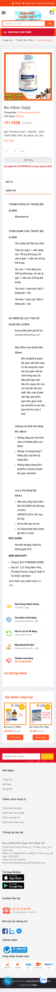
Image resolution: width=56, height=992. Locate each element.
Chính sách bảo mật (12, 808)
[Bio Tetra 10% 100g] (41, 713)
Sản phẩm (7, 789)
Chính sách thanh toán (13, 822)
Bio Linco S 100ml (12, 727)
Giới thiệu (6, 784)
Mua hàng (15, 737)
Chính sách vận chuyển (13, 813)
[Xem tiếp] (9, 140)
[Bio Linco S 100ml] (15, 713)
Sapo (34, 985)
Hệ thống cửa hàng (46, 3)
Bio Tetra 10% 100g (39, 727)
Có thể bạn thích (15, 673)
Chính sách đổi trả (11, 817)
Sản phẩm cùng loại (19, 697)
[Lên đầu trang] (49, 984)
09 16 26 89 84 (20, 166)
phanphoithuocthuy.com (27, 334)
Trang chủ (7, 779)
